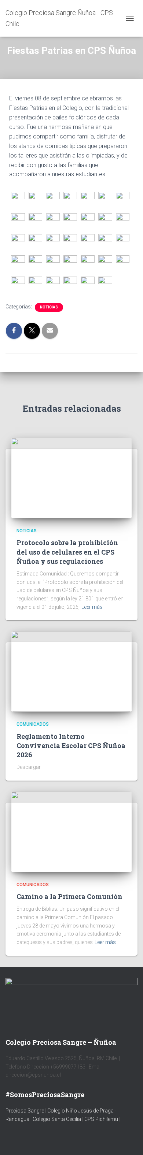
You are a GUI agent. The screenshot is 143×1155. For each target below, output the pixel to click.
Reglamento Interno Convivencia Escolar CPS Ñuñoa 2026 (70, 745)
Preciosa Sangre (25, 1111)
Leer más (92, 607)
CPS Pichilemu (101, 1119)
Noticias (49, 307)
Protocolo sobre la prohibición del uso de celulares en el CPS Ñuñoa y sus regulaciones (67, 551)
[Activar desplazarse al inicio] (128, 1140)
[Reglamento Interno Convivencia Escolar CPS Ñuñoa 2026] (71, 671)
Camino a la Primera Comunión (69, 896)
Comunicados (32, 724)
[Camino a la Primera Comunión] (71, 831)
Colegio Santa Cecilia (57, 1119)
